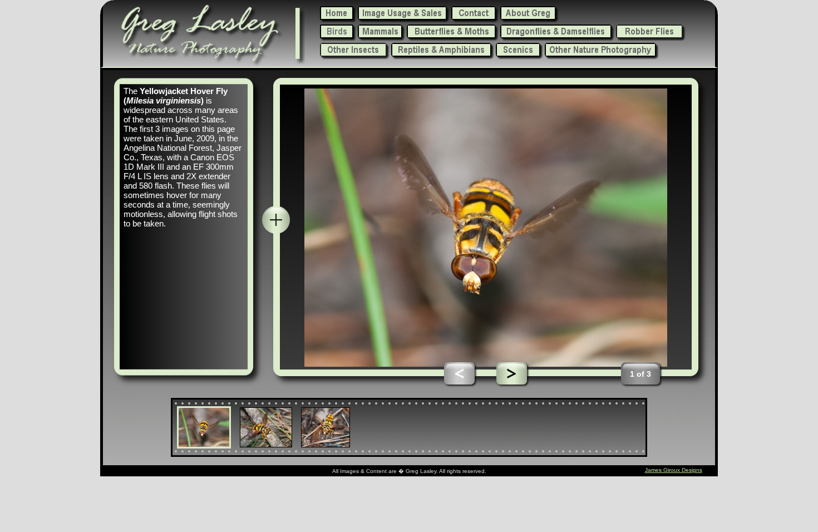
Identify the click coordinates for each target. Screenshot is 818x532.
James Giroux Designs (673, 470)
